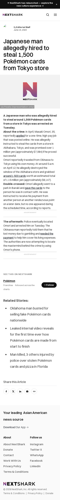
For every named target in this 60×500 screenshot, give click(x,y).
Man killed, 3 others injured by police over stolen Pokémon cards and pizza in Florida (32, 360)
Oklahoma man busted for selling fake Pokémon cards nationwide (30, 314)
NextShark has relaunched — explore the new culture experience (30, 4)
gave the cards (33, 188)
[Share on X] (13, 391)
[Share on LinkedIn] (20, 391)
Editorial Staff (23, 27)
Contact (8, 455)
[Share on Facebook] (6, 391)
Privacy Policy (12, 466)
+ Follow (49, 285)
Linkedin (35, 466)
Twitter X (36, 449)
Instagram (36, 444)
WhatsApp (37, 455)
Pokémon (9, 280)
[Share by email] (27, 391)
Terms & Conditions (15, 471)
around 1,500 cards (14, 175)
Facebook (36, 460)
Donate (8, 449)
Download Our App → (16, 427)
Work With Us (12, 460)
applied (20, 135)
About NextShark (14, 444)
